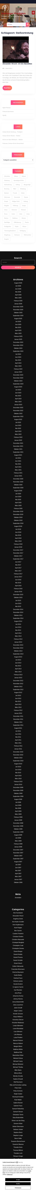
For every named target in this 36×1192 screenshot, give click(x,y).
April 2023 (18, 398)
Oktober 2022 (18, 413)
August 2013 (18, 657)
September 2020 (18, 487)
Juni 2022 (18, 425)
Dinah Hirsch (18, 963)
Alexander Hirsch (18, 916)
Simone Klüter (18, 1123)
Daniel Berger (18, 951)
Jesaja (24, 205)
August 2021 (18, 455)
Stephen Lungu (18, 1135)
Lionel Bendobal (18, 1028)
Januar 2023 (18, 404)
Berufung (6, 189)
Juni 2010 (18, 769)
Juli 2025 (18, 321)
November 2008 (18, 826)
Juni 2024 (18, 357)
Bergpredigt (27, 184)
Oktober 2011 (18, 722)
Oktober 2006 (18, 882)
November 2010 (18, 755)
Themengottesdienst (10, 230)
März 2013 (18, 671)
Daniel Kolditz (18, 954)
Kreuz (5, 214)
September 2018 (18, 523)
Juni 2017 (18, 562)
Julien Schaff (18, 1008)
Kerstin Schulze (18, 1013)
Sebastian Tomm (18, 1114)
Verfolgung (23, 230)
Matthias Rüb (18, 1052)
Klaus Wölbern (18, 1016)
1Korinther (7, 176)
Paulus (27, 222)
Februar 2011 (18, 746)
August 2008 (18, 835)
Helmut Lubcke (18, 981)
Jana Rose (18, 993)
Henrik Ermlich (18, 984)
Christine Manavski (18, 939)
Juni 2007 (18, 867)
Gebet (22, 193)
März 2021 (18, 470)
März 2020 (18, 505)
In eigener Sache (18, 987)
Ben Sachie (18, 930)
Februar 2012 (18, 710)
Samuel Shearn (18, 1111)
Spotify (4, 115)
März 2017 (18, 571)
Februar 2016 (18, 588)
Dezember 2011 (18, 716)
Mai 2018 (18, 535)
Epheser (6, 193)
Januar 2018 (18, 547)
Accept (18, 1179)
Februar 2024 (18, 369)
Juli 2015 (18, 600)
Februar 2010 (18, 781)
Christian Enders (18, 936)
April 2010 (18, 775)
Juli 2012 (18, 695)
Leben (13, 214)
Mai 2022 (18, 428)
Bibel (14, 189)
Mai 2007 (18, 870)
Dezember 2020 (18, 479)
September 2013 (18, 654)
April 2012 (18, 704)
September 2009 (18, 796)
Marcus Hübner (18, 1043)
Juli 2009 (18, 802)
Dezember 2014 (18, 609)
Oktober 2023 (18, 381)
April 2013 (18, 668)
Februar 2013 (18, 674)
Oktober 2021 (18, 449)
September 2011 (18, 725)
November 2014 (18, 612)
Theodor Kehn (18, 1147)
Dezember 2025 (18, 306)
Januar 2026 (18, 303)
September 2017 (18, 559)
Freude (15, 193)
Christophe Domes (18, 948)
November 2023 (18, 378)
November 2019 (18, 514)
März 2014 (18, 636)
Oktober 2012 (18, 686)
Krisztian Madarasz (18, 1022)
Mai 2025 (18, 327)
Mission (24, 218)
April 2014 (18, 633)
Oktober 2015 (18, 597)
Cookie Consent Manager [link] (9, 1162)
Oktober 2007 (18, 855)
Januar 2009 (18, 820)
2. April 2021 (8, 68)
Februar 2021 (18, 473)
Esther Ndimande (18, 966)
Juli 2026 (18, 286)
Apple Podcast (6, 107)
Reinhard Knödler (18, 1097)
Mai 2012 (18, 701)
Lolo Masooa (18, 1034)
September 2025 (18, 315)
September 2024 (18, 351)
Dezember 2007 (18, 850)
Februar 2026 (18, 300)
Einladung (23, 189)
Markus (6, 218)
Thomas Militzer (18, 1150)
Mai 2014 (18, 630)
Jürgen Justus (18, 1010)
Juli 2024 (18, 354)
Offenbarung (17, 222)
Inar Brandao (18, 990)
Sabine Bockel (18, 1102)
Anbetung (7, 180)
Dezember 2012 (18, 680)
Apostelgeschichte (19, 180)
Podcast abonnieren (8, 111)
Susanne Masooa (18, 1144)
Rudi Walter (18, 1100)
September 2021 (18, 452)
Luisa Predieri (18, 1037)
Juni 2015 (18, 603)
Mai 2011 (18, 737)
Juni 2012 (18, 698)
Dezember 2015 (18, 594)
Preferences (18, 1188)
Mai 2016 (18, 582)
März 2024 (18, 366)
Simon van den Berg (18, 1120)
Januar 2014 (18, 642)
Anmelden (18, 897)
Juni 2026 (18, 289)
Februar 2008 (18, 844)
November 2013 (18, 648)
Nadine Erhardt (18, 1079)
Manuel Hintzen (18, 1040)
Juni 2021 (18, 461)
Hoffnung (15, 205)
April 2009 (18, 811)
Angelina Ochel (18, 918)
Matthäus (15, 218)
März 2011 (18, 743)
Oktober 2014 (18, 615)
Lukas (28, 214)
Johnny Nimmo (18, 999)
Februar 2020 (18, 508)
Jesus (5, 209)
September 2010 (18, 760)
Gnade (6, 201)
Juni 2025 (18, 324)
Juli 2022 (18, 422)
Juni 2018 (18, 532)
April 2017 (18, 568)
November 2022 (18, 410)
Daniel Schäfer (18, 960)
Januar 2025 (18, 339)
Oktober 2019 (18, 517)
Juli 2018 (18, 529)
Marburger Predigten (13, 13)
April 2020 (18, 502)
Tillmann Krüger (18, 1156)
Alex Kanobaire (18, 913)
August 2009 (18, 799)
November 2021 (18, 446)
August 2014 (18, 621)
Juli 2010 (18, 766)
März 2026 (18, 298)
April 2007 (18, 873)
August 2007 (18, 861)
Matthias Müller (18, 1049)
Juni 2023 (18, 392)
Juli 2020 (18, 493)
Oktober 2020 (18, 484)
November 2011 (18, 719)
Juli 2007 (18, 864)
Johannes (14, 209)
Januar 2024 (18, 372)
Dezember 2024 (18, 342)
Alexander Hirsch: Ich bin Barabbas (17, 64)
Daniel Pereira (18, 957)
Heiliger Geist (15, 201)
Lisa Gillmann (18, 1031)
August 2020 (18, 490)
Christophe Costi (18, 945)
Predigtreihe (7, 226)
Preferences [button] (9, 1174)
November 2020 (18, 482)
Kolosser (23, 209)
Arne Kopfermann (18, 924)
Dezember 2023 (18, 375)
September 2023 (18, 384)
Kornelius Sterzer (18, 1019)
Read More (8, 88)
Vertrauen (17, 235)
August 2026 (18, 283)
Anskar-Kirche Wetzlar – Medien (11, 135)
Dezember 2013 (18, 645)
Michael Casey (18, 1061)
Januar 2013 (18, 677)
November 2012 (18, 683)
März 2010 (18, 778)
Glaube (26, 197)
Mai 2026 (18, 292)
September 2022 (18, 416)
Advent (24, 176)
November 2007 (18, 852)
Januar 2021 (18, 476)
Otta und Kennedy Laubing (18, 1085)
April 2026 (18, 295)
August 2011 (18, 728)
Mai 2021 (18, 464)
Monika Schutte (18, 1076)
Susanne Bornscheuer (18, 1141)
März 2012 (18, 707)
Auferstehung (8, 184)
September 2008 (18, 832)
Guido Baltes (18, 975)
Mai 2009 (18, 808)
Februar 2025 (18, 336)
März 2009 (18, 814)
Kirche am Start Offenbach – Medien (13, 139)
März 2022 (18, 434)
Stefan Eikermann (18, 1126)
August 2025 (18, 318)
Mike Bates (18, 1070)
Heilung (26, 201)
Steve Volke (18, 1138)
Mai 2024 (18, 360)
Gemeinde (17, 197)
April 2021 (18, 467)
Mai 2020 (18, 499)
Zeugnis (6, 239)
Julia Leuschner (18, 1005)
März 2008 (18, 841)
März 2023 (18, 401)
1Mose (16, 176)
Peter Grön (18, 1088)
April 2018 (18, 538)
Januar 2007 (18, 879)
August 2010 (18, 763)
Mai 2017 (18, 565)
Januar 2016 (18, 591)
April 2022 (18, 431)
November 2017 (18, 553)
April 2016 (18, 585)
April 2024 (18, 363)
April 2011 (18, 740)
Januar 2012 (18, 713)
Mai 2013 (18, 666)
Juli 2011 (18, 731)
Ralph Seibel (18, 1094)
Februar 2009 (18, 817)
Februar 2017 (18, 574)
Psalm (16, 226)
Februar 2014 (18, 639)
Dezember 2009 (18, 787)
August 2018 (18, 526)
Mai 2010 (18, 772)
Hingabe (6, 205)
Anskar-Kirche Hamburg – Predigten (13, 132)
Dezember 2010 (18, 752)
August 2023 (18, 387)
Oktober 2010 (18, 758)
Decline (18, 1183)
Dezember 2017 (18, 550)
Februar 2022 (18, 437)
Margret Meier (18, 1046)
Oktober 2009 (18, 793)
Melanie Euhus (18, 1058)
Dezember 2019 (18, 511)
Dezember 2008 (18, 823)
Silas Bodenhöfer (18, 1117)
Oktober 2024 (18, 348)
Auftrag (18, 184)
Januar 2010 (18, 784)
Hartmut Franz (18, 978)
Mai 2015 (18, 606)
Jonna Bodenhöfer (18, 1002)
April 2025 (18, 330)
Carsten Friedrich (18, 933)
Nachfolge (7, 222)
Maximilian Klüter (18, 1055)
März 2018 (18, 541)
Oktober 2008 (18, 829)
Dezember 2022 (18, 407)
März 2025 (18, 333)
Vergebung (7, 235)
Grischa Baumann (18, 972)
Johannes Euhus (18, 996)
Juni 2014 (18, 627)
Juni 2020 (18, 496)
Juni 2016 (18, 579)
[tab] (33, 12)
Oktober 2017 (18, 556)
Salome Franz (18, 1105)
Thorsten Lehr (18, 1153)
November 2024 (18, 345)
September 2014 (18, 618)
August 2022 (18, 419)
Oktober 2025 (18, 312)
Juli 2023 (18, 390)
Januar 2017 (18, 576)
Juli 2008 (18, 838)
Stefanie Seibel (18, 1129)
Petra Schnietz (18, 1091)
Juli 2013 (18, 660)
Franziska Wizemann (18, 969)
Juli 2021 (18, 458)
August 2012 (18, 692)
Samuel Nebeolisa (18, 1108)
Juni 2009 (18, 805)
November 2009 (18, 790)
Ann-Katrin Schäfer (18, 921)
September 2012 (18, 689)
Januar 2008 (18, 847)
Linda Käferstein (18, 1025)
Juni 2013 (18, 663)
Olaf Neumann (18, 1082)
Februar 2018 (18, 544)
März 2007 (18, 876)
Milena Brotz (18, 1073)
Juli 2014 (18, 624)
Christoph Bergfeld (18, 942)
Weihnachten (27, 235)
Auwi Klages (18, 927)
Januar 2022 (18, 440)
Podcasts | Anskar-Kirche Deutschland (13, 143)
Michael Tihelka (18, 1067)
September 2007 (18, 858)
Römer (24, 226)
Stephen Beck (18, 1132)
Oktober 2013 (18, 651)
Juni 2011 (18, 734)
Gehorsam (7, 197)
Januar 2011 (18, 749)
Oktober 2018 (18, 520)
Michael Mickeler (18, 1064)
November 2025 (18, 309)
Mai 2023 (18, 395)
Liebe (20, 214)
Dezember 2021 (18, 443)
